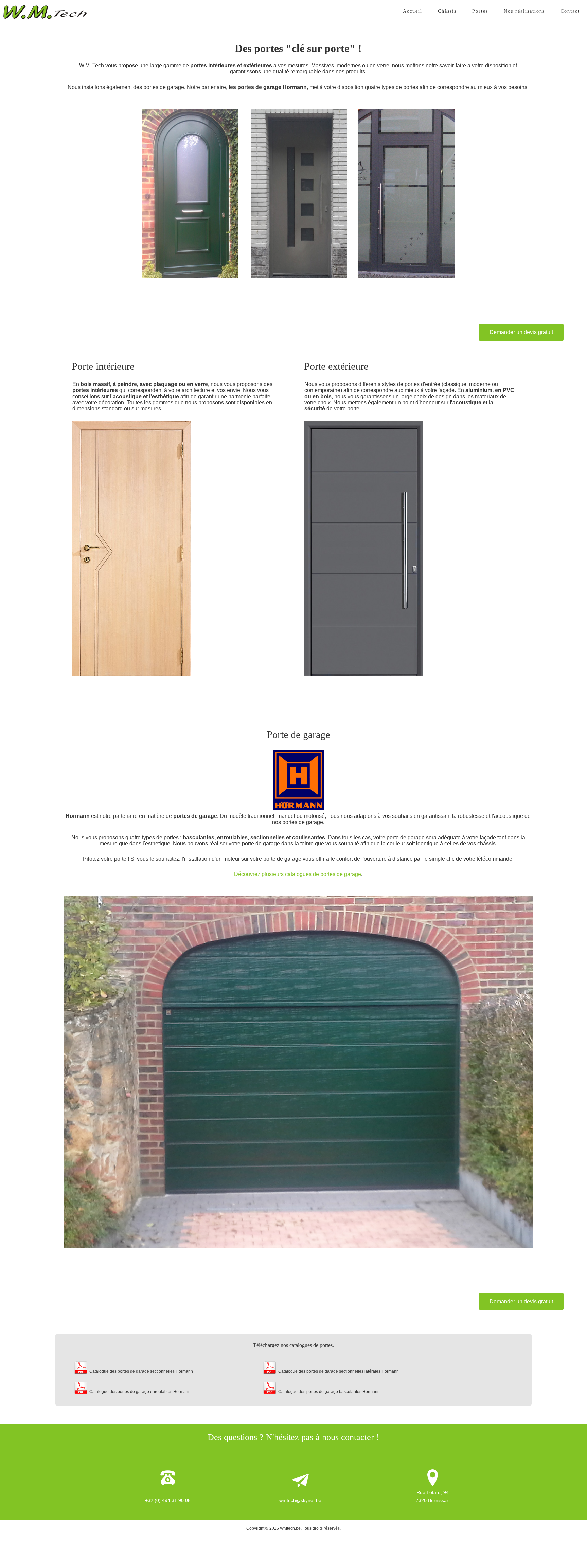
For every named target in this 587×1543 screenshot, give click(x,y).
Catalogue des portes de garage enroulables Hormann (140, 1391)
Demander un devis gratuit (521, 332)
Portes (480, 11)
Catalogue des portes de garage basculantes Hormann (329, 1391)
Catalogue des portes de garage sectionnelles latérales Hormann (338, 1371)
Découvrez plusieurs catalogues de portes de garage (297, 874)
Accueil (412, 11)
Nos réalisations (524, 11)
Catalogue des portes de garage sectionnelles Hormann (141, 1371)
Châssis (447, 11)
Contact (570, 11)
